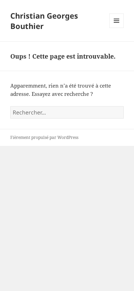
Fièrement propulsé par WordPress (44, 137)
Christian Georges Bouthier (44, 20)
